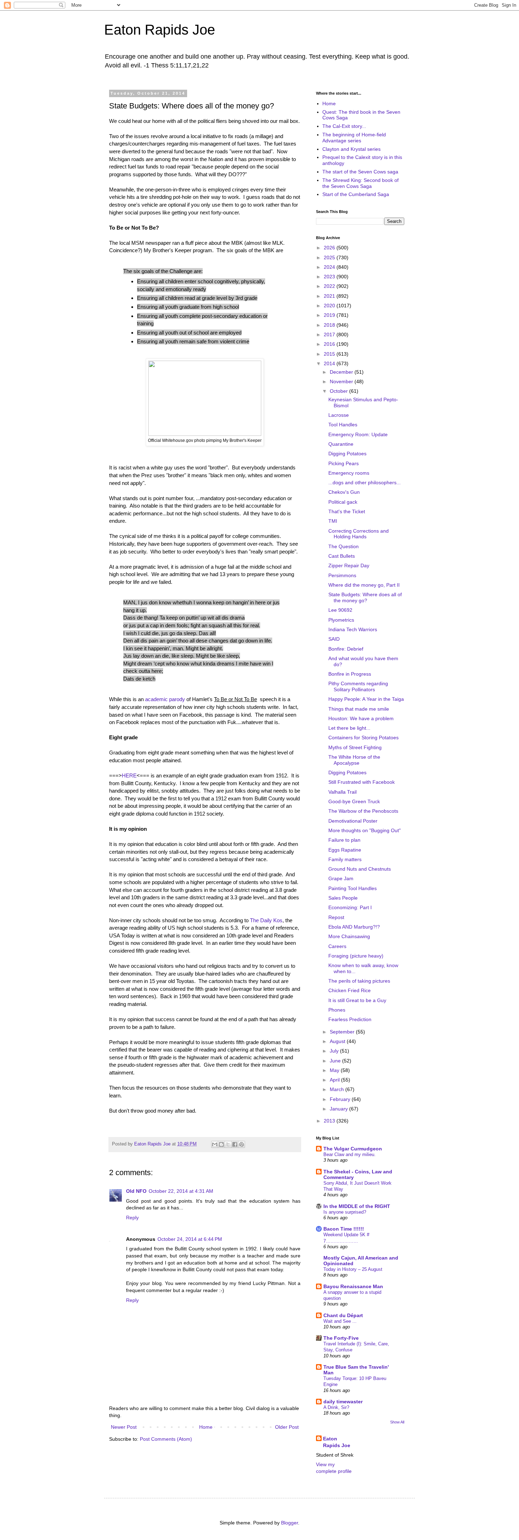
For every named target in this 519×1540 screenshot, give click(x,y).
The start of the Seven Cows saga (360, 171)
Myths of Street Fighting (355, 747)
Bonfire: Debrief (345, 649)
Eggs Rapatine (344, 850)
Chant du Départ (343, 1315)
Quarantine (340, 444)
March (337, 1089)
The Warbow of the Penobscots (363, 811)
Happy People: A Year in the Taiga (366, 699)
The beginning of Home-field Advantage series (354, 137)
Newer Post (124, 1427)
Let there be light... (349, 728)
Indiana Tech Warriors (352, 629)
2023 (330, 276)
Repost (336, 917)
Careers (337, 946)
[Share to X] (228, 1144)
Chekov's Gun (344, 492)
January (339, 1109)
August (338, 1041)
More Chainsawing (349, 936)
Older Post (287, 1427)
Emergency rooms (348, 473)
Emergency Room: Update (358, 434)
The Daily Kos (266, 920)
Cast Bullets (341, 556)
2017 (330, 334)
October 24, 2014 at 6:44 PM (189, 1239)
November (342, 381)
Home (206, 1427)
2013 (330, 1121)
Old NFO (136, 1191)
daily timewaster (343, 1401)
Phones (336, 1010)
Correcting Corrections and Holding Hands (358, 534)
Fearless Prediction (349, 1019)
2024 (330, 267)
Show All (397, 1422)
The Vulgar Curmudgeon (352, 1148)
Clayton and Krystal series (351, 149)
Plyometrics (341, 620)
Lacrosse (338, 415)
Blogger (289, 1523)
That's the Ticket (346, 511)
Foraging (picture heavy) (355, 956)
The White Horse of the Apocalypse (354, 760)
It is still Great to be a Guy (357, 1000)
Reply (132, 1217)
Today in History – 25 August (352, 1269)
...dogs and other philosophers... (364, 482)
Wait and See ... (340, 1321)
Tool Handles (342, 424)
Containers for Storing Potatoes (363, 737)
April (335, 1080)
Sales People (343, 898)
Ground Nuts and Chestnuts (359, 869)
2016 (330, 344)
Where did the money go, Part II (364, 585)
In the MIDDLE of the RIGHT (356, 1206)
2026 (330, 247)
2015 (330, 354)
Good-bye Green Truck (354, 801)
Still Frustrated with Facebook (361, 782)
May (335, 1070)
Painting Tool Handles (352, 888)
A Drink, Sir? (336, 1407)
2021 (330, 296)
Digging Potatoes (347, 453)
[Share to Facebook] (234, 1144)
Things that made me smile (358, 709)
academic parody (165, 699)
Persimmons (342, 575)
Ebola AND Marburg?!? (354, 927)
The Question (343, 546)
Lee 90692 (340, 610)
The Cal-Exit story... (344, 126)
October (339, 391)
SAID (334, 639)
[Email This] (214, 1144)
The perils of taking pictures (359, 981)
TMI (332, 521)
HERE (129, 775)
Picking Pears (343, 463)
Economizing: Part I (350, 907)
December (342, 372)
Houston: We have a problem (361, 718)
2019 (330, 315)
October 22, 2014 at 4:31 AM (181, 1191)
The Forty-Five (341, 1338)
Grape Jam (340, 878)
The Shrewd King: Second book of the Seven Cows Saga (360, 183)
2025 (330, 257)
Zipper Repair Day (348, 565)
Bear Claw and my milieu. (349, 1154)
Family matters (345, 859)
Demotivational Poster (352, 821)
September (343, 1032)
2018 (330, 325)
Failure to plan (344, 840)
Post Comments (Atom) (166, 1439)
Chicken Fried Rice (349, 990)
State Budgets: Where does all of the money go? (365, 597)
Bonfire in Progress (349, 674)
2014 (330, 363)
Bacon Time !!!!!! (343, 1229)
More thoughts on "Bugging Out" (364, 830)
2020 (330, 305)
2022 (330, 286)
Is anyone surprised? (344, 1212)
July (335, 1051)
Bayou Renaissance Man (353, 1286)
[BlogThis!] (221, 1144)
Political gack (342, 502)
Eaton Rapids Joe (159, 29)
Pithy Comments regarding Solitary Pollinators (358, 686)
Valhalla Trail (342, 792)
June (336, 1061)
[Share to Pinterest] (241, 1144)
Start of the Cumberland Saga (355, 194)
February (341, 1099)
